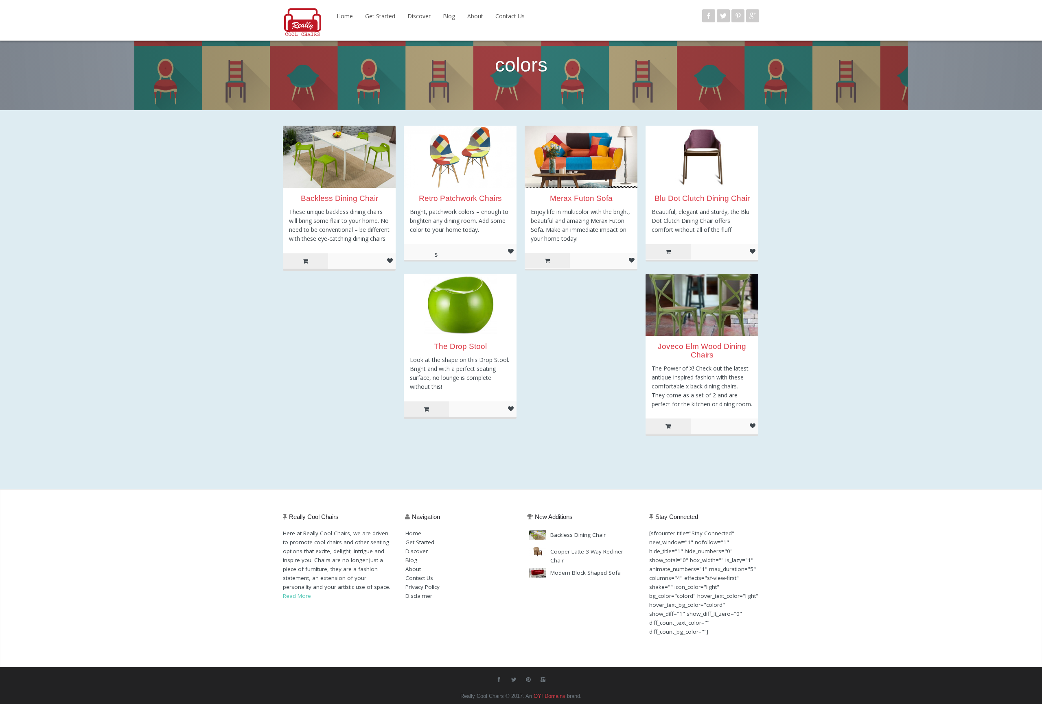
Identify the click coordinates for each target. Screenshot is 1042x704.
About (475, 16)
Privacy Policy (422, 587)
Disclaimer (418, 595)
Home (345, 16)
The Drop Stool (460, 346)
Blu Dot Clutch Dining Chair (702, 198)
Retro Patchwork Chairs (460, 198)
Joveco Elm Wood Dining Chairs (702, 350)
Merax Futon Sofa (581, 198)
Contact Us (510, 16)
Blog (449, 16)
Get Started (380, 16)
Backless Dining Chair (339, 198)
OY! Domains (549, 696)
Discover (419, 16)
